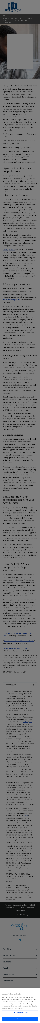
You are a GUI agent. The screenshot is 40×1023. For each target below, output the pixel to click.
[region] (20, 1005)
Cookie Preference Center (20, 1012)
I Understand (20, 1019)
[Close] (37, 990)
